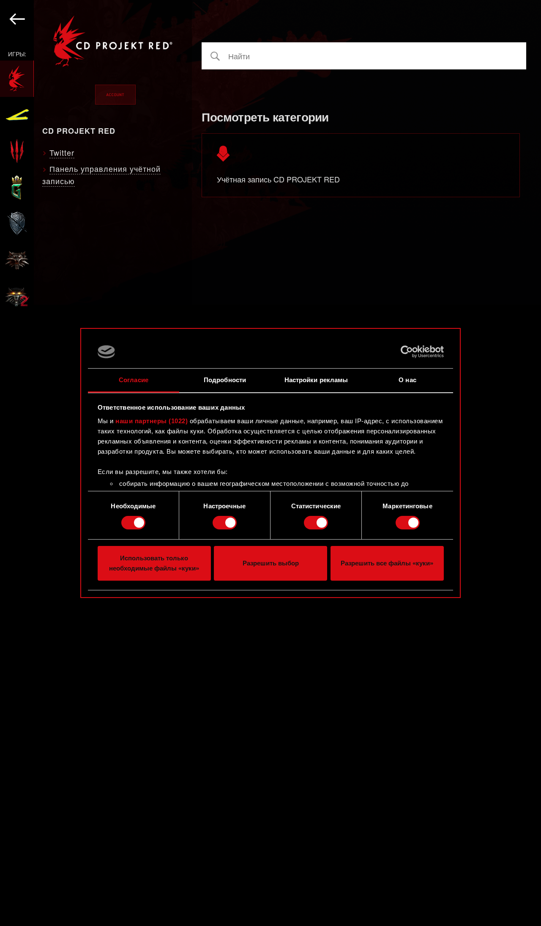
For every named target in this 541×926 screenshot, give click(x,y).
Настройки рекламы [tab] (316, 379)
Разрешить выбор (271, 563)
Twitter (61, 152)
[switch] (225, 522)
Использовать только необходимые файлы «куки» (154, 563)
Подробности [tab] (225, 379)
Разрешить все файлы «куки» (387, 563)
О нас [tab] (407, 379)
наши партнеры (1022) (151, 420)
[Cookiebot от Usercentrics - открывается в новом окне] (407, 351)
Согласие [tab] (133, 379)
